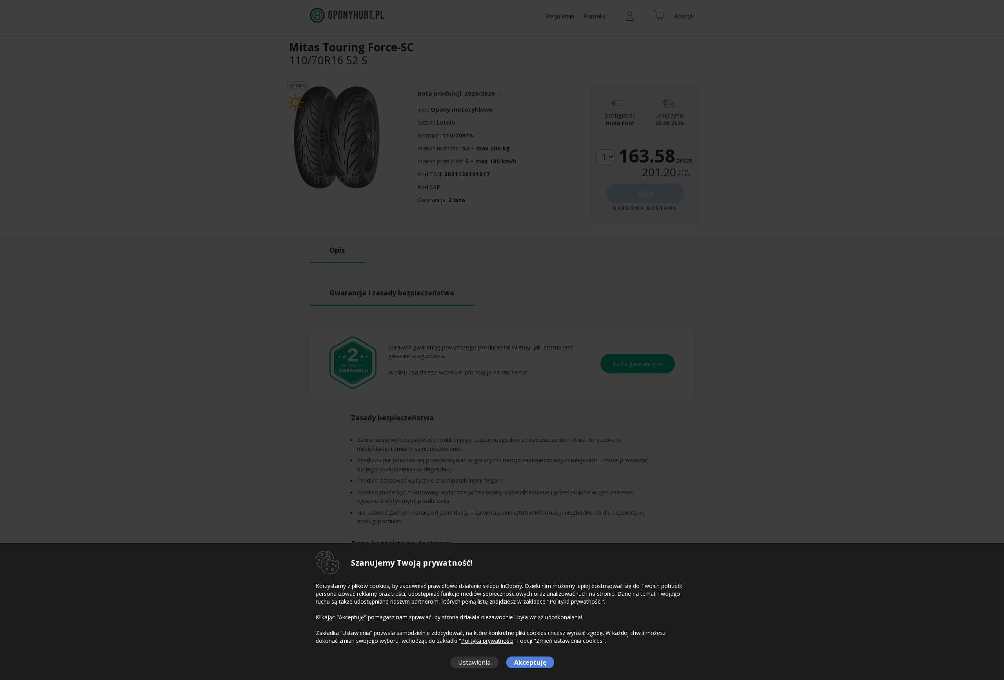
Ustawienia (474, 662)
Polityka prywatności (487, 640)
